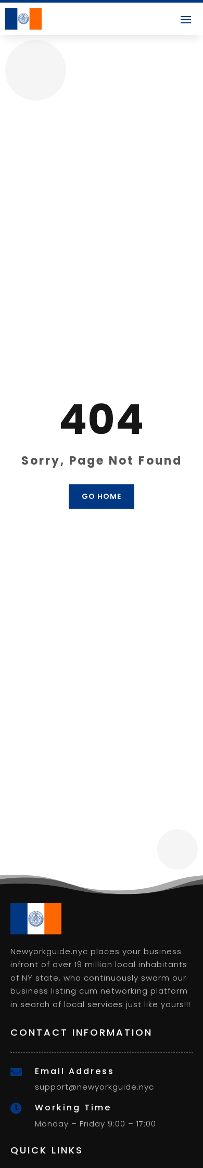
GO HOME (101, 496)
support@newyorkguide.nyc (94, 1086)
